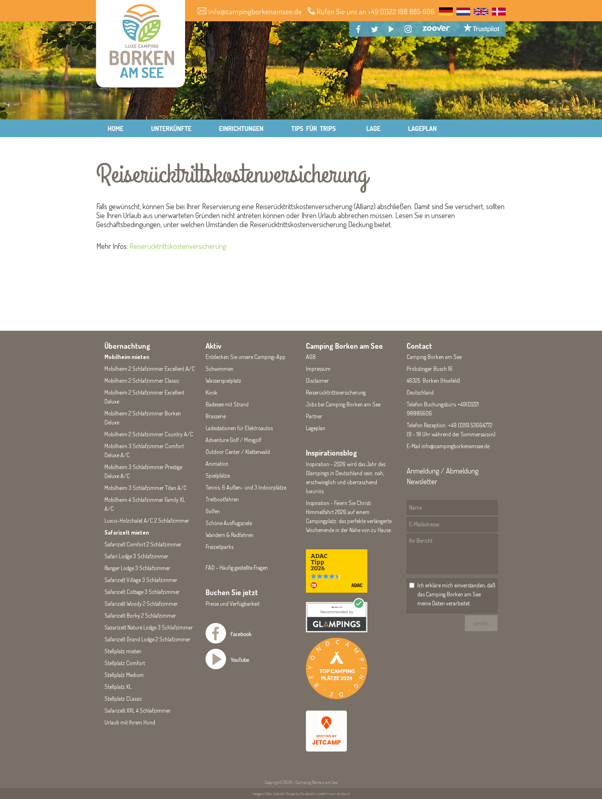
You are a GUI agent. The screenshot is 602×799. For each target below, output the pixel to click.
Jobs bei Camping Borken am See (343, 404)
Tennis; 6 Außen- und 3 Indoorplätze (246, 487)
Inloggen (258, 793)
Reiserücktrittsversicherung (336, 392)
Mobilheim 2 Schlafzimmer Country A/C (148, 434)
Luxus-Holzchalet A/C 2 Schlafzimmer (146, 520)
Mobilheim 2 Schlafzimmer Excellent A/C (149, 368)
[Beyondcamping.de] (336, 696)
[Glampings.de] (336, 630)
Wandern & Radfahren (229, 534)
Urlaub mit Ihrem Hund (129, 722)
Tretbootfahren (222, 499)
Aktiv (214, 345)
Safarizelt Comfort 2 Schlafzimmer (142, 544)
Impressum (318, 368)
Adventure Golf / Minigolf (233, 439)
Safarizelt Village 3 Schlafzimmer (140, 579)
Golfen (213, 511)
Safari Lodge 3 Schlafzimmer (136, 556)
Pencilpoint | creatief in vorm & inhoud (324, 793)
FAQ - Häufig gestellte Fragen (237, 567)
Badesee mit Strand (227, 404)
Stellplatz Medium (124, 674)
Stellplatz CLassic (123, 698)
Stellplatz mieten (122, 651)
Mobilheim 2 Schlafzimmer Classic (141, 380)
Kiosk (211, 392)
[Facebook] (239, 641)
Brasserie (216, 416)
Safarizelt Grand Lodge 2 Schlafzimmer (147, 639)
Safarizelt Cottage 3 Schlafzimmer (142, 591)
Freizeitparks (219, 546)
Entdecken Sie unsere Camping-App (245, 356)
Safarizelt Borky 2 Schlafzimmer (140, 615)
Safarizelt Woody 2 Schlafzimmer (141, 603)
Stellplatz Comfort (124, 662)
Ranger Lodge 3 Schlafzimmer (137, 567)
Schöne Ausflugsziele (229, 522)
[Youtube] (239, 667)
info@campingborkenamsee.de (455, 445)
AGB (311, 356)
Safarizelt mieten (126, 532)
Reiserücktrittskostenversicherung (177, 246)
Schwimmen (219, 368)
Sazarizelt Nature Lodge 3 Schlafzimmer (148, 627)
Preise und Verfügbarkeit (233, 603)
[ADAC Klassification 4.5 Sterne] (336, 590)
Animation (217, 463)
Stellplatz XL (117, 686)
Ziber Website (275, 793)
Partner (314, 416)
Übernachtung (127, 345)
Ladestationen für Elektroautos (239, 427)
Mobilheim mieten (126, 356)
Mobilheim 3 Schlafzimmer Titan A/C (145, 487)
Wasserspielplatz (223, 380)
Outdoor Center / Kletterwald (238, 451)
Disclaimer (317, 380)
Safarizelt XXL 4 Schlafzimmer (137, 710)
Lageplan (315, 427)
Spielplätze (218, 475)
